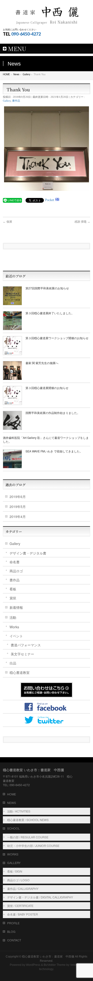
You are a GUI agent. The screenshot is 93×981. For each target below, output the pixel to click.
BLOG (11, 931)
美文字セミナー (22, 654)
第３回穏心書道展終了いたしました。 (50, 313)
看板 (13, 589)
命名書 (15, 561)
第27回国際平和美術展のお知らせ (47, 288)
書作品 (16, 100)
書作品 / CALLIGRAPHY (22, 889)
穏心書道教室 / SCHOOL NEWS (28, 820)
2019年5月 (18, 506)
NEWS (11, 803)
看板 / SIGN (14, 871)
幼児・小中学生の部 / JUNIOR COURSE (33, 846)
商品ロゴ (16, 570)
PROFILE (13, 923)
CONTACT (14, 940)
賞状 (13, 598)
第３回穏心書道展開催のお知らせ (47, 388)
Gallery (7, 100)
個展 (7, 221)
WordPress (33, 965)
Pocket (49, 200)
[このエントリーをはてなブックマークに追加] (57, 200)
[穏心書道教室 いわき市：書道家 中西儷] (46, 14)
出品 (13, 663)
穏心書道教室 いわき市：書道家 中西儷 (48, 956)
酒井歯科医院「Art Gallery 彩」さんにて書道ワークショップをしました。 (46, 439)
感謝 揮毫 (82, 221)
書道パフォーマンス (26, 645)
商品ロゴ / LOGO (18, 880)
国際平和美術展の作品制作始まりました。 (53, 413)
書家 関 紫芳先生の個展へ (42, 363)
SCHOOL (13, 828)
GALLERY (14, 863)
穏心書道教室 (20, 672)
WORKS (12, 854)
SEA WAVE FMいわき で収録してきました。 (54, 451)
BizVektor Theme (55, 965)
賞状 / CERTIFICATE (20, 906)
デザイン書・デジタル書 (28, 553)
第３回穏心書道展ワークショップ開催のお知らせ (57, 338)
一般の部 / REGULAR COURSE (27, 837)
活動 (13, 617)
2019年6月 (18, 496)
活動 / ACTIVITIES (18, 811)
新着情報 (16, 607)
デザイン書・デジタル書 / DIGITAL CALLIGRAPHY (40, 897)
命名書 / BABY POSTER (22, 914)
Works (14, 626)
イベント (16, 636)
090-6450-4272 (26, 34)
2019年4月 (18, 516)
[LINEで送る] (12, 200)
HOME (11, 794)
